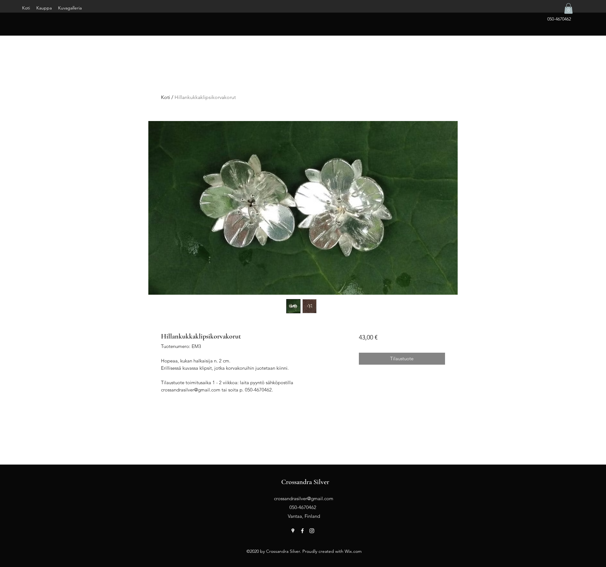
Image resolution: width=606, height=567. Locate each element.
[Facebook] (302, 531)
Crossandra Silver (305, 482)
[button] (568, 8)
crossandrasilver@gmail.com (303, 498)
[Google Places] (293, 531)
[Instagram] (312, 531)
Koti (165, 97)
